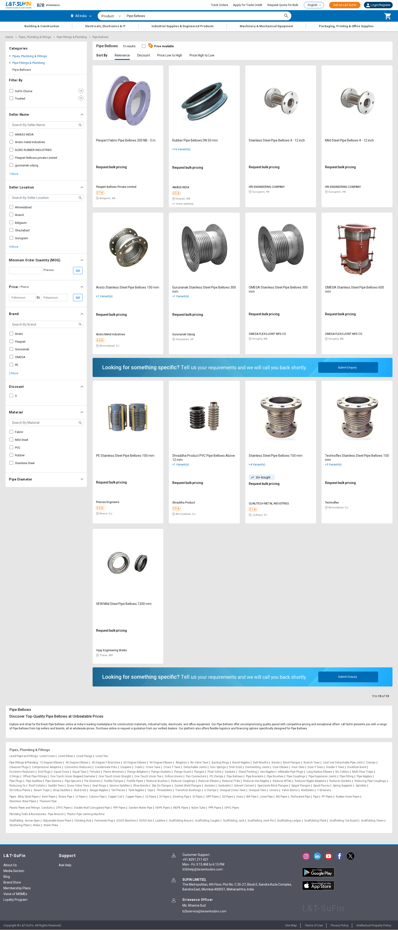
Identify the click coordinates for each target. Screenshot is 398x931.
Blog (6, 876)
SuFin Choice (23, 91)
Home (9, 37)
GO (78, 270)
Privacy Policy (339, 925)
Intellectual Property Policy (374, 925)
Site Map (291, 925)
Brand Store (12, 882)
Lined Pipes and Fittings (23, 756)
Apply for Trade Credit (247, 5)
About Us (10, 865)
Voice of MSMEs (15, 894)
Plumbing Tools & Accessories (27, 814)
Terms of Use (314, 925)
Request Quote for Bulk (282, 5)
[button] (378, 5)
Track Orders (219, 5)
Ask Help (65, 865)
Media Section (13, 871)
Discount (143, 55)
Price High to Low (202, 55)
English (312, 5)
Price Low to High (169, 55)
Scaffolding (16, 820)
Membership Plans (17, 888)
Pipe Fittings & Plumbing (72, 37)
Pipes (12, 796)
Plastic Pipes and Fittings (24, 807)
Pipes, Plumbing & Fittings (35, 37)
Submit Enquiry (347, 367)
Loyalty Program (15, 900)
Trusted (20, 98)
